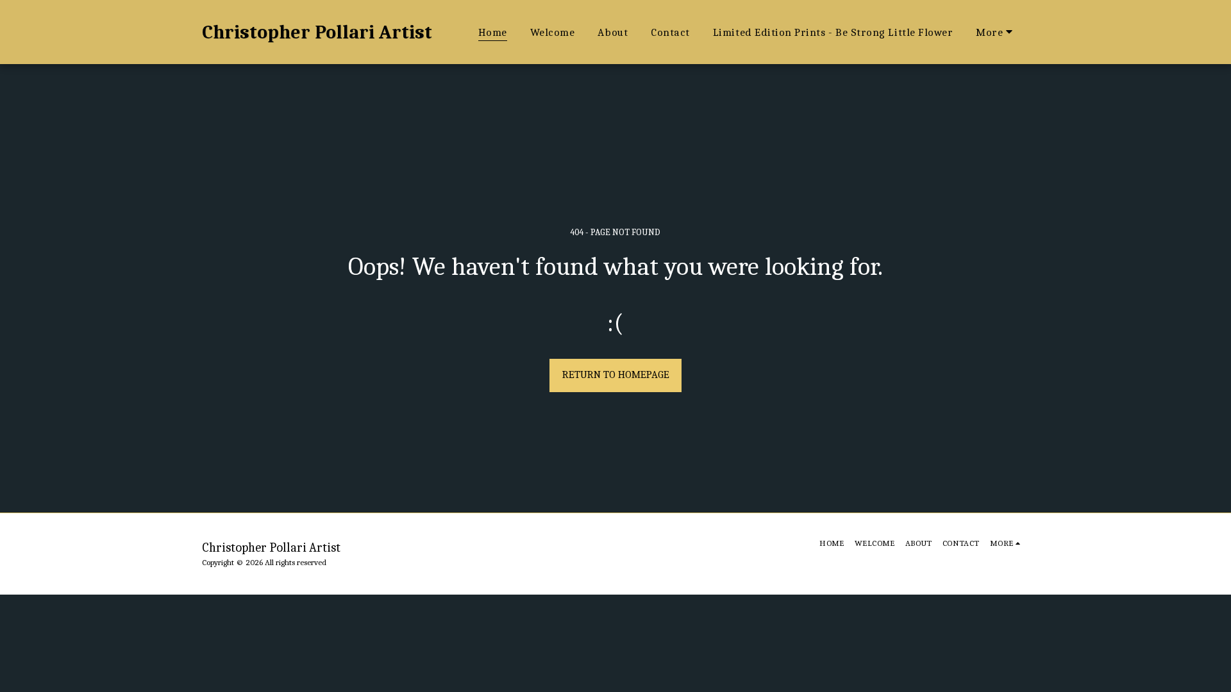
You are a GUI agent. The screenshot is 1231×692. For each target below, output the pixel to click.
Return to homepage (615, 374)
